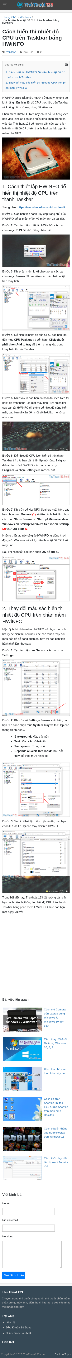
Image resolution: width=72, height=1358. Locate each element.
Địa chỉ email (10, 1219)
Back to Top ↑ (63, 1354)
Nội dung (7, 1236)
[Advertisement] (36, 955)
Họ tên (6, 1203)
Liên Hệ (10, 1322)
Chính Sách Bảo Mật (18, 1333)
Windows (11, 52)
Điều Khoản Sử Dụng (18, 1327)
